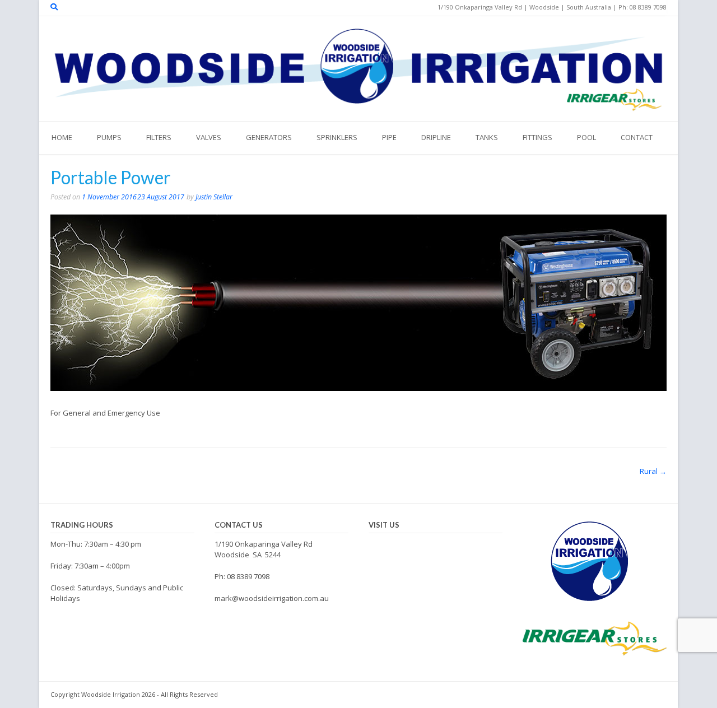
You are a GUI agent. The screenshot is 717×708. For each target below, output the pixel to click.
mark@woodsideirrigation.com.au (272, 598)
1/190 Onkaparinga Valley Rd (264, 544)
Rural (653, 471)
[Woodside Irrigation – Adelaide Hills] (358, 67)
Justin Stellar (213, 197)
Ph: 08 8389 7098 (242, 576)
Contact (637, 137)
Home (62, 137)
